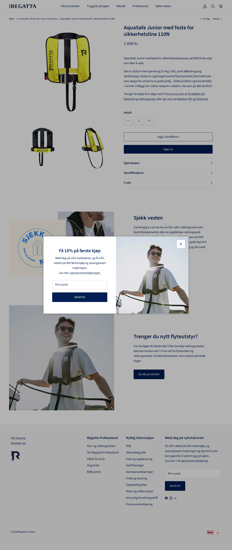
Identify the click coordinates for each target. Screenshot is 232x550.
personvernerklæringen (85, 273)
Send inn (79, 297)
